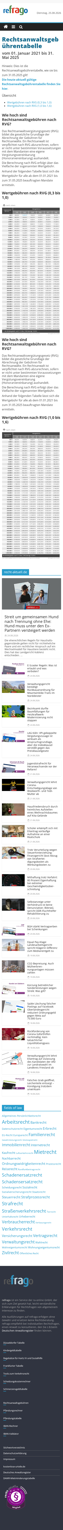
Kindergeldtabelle (12, 1350)
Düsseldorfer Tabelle (13, 1342)
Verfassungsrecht (43, 1222)
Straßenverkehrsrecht (24, 1211)
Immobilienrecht (16, 1144)
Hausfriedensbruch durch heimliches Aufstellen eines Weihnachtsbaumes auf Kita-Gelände (42, 811)
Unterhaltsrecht (10, 1216)
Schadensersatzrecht (22, 1182)
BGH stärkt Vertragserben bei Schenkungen (42, 928)
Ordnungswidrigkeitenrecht (23, 1163)
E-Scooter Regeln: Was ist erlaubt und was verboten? (42, 668)
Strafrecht (12, 1203)
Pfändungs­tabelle (12, 1418)
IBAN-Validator (11, 1433)
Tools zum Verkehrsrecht (16, 1373)
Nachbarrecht (11, 1158)
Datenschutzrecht (12, 1128)
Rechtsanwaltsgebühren (16, 1402)
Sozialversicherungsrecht (16, 1192)
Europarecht (20, 1135)
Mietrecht (45, 1151)
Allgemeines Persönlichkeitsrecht (21, 1115)
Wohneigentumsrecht (14, 1247)
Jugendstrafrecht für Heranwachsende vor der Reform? (42, 766)
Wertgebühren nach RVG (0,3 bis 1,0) (29, 102)
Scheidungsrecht (12, 1187)
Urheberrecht (27, 1216)
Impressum (9, 1459)
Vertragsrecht (45, 1235)
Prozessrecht (53, 1164)
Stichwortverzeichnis (14, 1447)
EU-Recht (7, 1135)
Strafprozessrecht (35, 1196)
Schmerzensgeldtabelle (15, 1389)
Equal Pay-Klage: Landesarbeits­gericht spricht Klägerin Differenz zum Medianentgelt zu (42, 946)
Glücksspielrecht (30, 1140)
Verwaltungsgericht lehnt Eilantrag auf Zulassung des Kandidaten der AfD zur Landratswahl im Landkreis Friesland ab (42, 1061)
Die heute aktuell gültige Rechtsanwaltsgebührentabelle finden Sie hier (31, 84)
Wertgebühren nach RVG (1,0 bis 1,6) (29, 105)
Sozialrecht (29, 1187)
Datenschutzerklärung (14, 1453)
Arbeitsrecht (16, 1121)
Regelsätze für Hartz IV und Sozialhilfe (22, 1358)
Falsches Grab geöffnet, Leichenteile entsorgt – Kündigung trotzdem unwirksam (41, 1084)
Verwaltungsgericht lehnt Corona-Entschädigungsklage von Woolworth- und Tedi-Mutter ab (42, 788)
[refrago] (6, 27)
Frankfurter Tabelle (13, 1365)
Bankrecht (38, 1122)
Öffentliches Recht (29, 1253)
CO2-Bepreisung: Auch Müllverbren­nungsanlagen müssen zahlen (40, 968)
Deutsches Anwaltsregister (17, 1472)
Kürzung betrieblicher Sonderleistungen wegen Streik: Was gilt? (42, 988)
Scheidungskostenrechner (16, 1381)
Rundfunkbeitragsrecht (29, 1169)
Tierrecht (51, 1211)
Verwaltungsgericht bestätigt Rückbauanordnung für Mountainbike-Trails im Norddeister (41, 690)
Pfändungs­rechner (13, 1410)
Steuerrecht (11, 1197)
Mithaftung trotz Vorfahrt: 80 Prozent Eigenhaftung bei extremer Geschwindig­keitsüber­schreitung (42, 883)
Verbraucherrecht (18, 1222)
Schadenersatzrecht (22, 1175)
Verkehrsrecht (17, 1229)
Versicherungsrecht (17, 1235)
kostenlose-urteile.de (14, 1466)
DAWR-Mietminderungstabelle (19, 1478)
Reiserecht (9, 1169)
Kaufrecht (8, 1153)
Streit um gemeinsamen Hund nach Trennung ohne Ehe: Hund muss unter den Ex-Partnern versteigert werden (31, 623)
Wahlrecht (41, 1242)
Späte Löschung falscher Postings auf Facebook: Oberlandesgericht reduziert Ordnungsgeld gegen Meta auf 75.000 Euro (41, 1011)
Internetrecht (40, 1145)
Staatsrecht (39, 1192)
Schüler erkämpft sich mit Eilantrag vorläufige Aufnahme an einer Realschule (42, 832)
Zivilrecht (10, 1252)
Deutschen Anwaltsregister (18, 1330)
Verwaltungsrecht (18, 1242)
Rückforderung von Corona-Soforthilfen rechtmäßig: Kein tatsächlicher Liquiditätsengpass (38, 1037)
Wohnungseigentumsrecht (44, 1247)
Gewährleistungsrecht (12, 1140)
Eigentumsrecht (32, 1128)
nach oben (10, 205)
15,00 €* (24, 215)
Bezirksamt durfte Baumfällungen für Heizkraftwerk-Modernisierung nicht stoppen (40, 714)
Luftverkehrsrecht (24, 1153)
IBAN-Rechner (10, 1425)
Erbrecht (50, 1128)
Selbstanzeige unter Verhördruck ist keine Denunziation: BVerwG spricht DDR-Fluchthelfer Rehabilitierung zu (41, 907)
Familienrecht (42, 1134)
